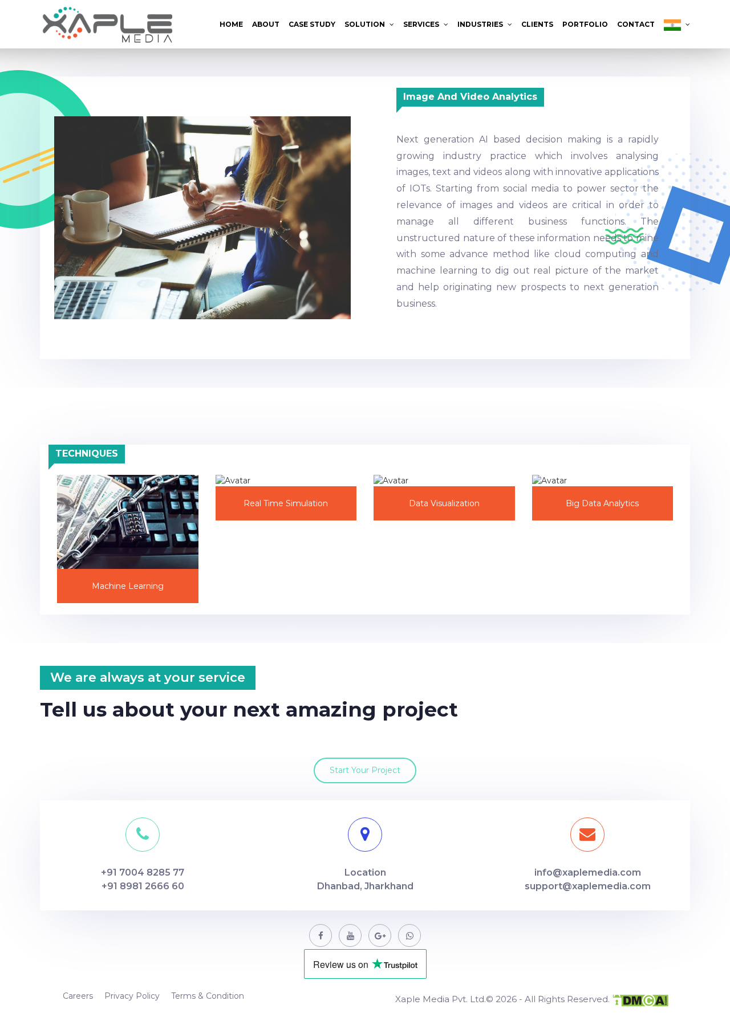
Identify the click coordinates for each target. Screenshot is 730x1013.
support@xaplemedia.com (588, 886)
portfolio (585, 24)
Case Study (312, 24)
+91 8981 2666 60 (143, 886)
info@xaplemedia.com (587, 872)
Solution (365, 24)
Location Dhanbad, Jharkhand (365, 879)
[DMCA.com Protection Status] (640, 1000)
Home (231, 24)
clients (537, 24)
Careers (78, 996)
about (265, 24)
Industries (481, 24)
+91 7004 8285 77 (142, 872)
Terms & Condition (207, 996)
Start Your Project (365, 770)
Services (422, 24)
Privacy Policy (132, 996)
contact (636, 24)
